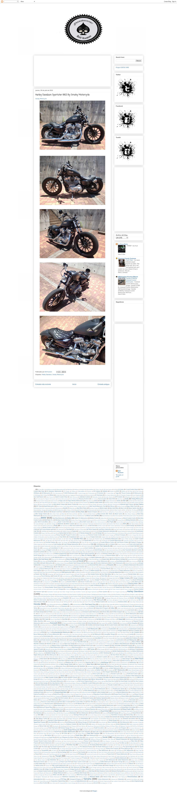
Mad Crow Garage (69, 643)
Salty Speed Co (39, 716)
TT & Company (64, 758)
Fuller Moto (104, 576)
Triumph (58, 756)
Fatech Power (138, 568)
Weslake (101, 773)
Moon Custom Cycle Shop (123, 656)
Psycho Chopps (101, 690)
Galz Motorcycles (74, 578)
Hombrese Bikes (122, 601)
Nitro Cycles (45, 673)
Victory (49, 767)
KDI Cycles (73, 623)
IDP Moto (111, 606)
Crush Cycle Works (134, 544)
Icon (106, 606)
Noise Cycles (96, 673)
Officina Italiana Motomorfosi (119, 677)
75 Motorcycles (91, 493)
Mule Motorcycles (115, 668)
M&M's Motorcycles (120, 641)
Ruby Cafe (46, 713)
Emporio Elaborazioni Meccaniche (133, 565)
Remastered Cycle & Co (67, 700)
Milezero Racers (71, 654)
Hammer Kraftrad (138, 589)
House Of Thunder (129, 604)
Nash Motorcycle (79, 670)
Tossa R (37, 754)
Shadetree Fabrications (101, 720)
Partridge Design (45, 687)
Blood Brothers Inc (106, 515)
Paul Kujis (84, 687)
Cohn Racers (96, 540)
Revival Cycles (49, 703)
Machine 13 (50, 643)
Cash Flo (55, 533)
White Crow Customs (70, 774)
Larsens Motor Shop (122, 634)
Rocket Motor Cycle (57, 709)
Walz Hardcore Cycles (103, 771)
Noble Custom (87, 673)
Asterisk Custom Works (96, 502)
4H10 (117, 491)
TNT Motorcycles (128, 750)
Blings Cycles (90, 515)
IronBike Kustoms (66, 611)
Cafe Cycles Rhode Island (46, 529)
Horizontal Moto (76, 604)
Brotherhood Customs (101, 523)
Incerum (91, 608)
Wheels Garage (39, 774)
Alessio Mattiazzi (73, 498)
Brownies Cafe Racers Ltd (114, 523)
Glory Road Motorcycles (50, 585)
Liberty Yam (71, 638)
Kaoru (96, 621)
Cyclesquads (98, 548)
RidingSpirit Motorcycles (124, 703)
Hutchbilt (76, 606)
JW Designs (107, 619)
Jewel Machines (74, 615)
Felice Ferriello (85, 570)
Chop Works (62, 537)
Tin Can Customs (79, 750)
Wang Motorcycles (128, 771)
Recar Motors (125, 696)
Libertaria (54, 638)
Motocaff (82, 662)
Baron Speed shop (134, 508)
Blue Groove (116, 515)
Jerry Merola (45, 615)
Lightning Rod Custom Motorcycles (84, 638)
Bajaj (140, 506)
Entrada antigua (103, 384)
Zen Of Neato (126, 781)
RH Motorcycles (88, 703)
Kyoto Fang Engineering (109, 632)
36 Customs (96, 491)
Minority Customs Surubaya (102, 654)
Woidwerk (98, 774)
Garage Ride (80, 580)
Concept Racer (139, 540)
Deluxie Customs (107, 553)
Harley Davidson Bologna (47, 594)
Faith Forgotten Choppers (85, 568)
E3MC (139, 561)
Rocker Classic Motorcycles (113, 707)
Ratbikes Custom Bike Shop (42, 696)
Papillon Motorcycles (134, 685)
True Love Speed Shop (47, 758)
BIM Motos (69, 513)
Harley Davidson (47, 374)
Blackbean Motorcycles (48, 515)
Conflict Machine (39, 542)
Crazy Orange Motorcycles (70, 544)
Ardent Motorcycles (138, 500)
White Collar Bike (58, 774)
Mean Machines (49, 651)
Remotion (76, 700)
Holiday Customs (100, 601)
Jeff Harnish (121, 613)
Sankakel (114, 716)
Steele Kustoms (129, 733)
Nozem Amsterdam (100, 675)
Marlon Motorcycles (103, 647)
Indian (112, 608)
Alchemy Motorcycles (62, 498)
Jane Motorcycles (70, 613)
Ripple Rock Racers (47, 705)
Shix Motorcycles (124, 722)
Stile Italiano (48, 735)
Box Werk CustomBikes (41, 522)
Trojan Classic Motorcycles (99, 756)
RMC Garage (90, 705)
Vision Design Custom (106, 769)
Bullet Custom (111, 525)
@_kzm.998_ (41, 489)
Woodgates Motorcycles (41, 776)
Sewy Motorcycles (80, 720)
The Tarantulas (53, 748)
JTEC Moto (45, 619)
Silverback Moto (101, 724)
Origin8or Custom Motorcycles (90, 683)
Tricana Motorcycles (121, 754)
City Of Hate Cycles (51, 538)
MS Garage (105, 668)
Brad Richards (74, 522)
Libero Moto (47, 638)
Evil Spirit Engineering (128, 567)
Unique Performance (93, 761)
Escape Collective (79, 567)
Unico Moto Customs (98, 760)
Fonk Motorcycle (78, 572)
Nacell (71, 670)
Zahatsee (95, 781)
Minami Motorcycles (89, 654)
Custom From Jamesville (102, 546)
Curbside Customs (44, 546)
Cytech (116, 548)
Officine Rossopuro (82, 679)
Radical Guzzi (57, 694)
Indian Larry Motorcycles (123, 608)
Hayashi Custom (75, 598)
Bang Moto (72, 508)
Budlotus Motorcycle (47, 525)
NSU (109, 675)
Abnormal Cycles (89, 495)
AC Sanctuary (99, 495)
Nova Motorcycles (77, 675)
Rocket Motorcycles (69, 709)
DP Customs (81, 559)
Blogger (94, 791)
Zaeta (90, 781)
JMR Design (137, 615)
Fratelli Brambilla (59, 574)
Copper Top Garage (62, 542)
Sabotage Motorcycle (79, 714)
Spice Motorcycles (69, 731)
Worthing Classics (82, 776)
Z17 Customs (71, 781)
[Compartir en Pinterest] (65, 372)
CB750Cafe (74, 533)
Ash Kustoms (84, 502)
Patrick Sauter (54, 687)
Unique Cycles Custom (79, 761)
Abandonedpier (79, 495)
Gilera (83, 583)
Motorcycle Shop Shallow (136, 664)
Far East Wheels (106, 568)
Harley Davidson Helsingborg (90, 594)
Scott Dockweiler (95, 718)
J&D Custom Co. (42, 613)
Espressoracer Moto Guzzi (105, 567)
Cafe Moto (69, 529)
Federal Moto (58, 570)
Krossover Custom (101, 630)
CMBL (44, 540)
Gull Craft (139, 587)
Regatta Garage (134, 698)
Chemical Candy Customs (127, 258)
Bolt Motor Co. (49, 520)
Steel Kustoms (120, 733)
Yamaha (87, 779)
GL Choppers (101, 583)
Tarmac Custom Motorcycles (92, 741)
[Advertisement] (72, 70)
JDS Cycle (113, 613)
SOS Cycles (45, 729)
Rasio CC (130, 694)
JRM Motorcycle (124, 617)
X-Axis (46, 779)
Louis (84, 640)
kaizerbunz (59, 621)
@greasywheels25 (61, 489)
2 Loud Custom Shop (131, 489)
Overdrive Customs (67, 685)
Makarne (107, 645)
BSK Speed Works (133, 523)
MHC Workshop (104, 653)
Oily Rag (131, 679)
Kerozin (49, 625)
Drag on (98, 559)
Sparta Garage (113, 729)
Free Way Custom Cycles (120, 574)
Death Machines (133, 551)
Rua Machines (38, 713)
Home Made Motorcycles (136, 601)
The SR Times (43, 748)
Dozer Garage (70, 559)
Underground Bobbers (85, 760)
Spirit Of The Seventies (111, 731)
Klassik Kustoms (120, 627)
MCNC (116, 649)
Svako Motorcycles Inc (118, 737)
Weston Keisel (130, 773)
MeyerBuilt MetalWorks (93, 653)
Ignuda (117, 606)
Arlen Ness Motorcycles (45, 502)
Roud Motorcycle (48, 711)
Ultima (68, 760)
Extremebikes (57, 568)
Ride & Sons (114, 703)
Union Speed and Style (52, 761)
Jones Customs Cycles (85, 617)
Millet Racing (79, 654)
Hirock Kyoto (51, 601)
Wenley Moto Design (81, 773)
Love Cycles (90, 640)
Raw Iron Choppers (55, 696)
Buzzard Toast (114, 527)
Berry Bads (81, 512)
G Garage (37, 578)
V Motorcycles (80, 763)
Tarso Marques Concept (108, 741)
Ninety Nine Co (135, 672)
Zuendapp (102, 783)
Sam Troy (61, 716)
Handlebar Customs (80, 591)
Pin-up (58, 688)
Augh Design (93, 504)
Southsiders (85, 729)
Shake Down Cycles (124, 720)
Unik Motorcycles (110, 760)
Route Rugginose (95, 711)
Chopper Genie (105, 537)
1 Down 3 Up (98, 489)
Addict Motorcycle (73, 497)
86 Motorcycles (137, 493)
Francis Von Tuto (40, 574)
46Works (105, 491)
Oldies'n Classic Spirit (99, 681)
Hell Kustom (120, 471)
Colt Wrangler (105, 540)
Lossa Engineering (74, 640)
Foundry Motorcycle (115, 572)
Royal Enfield (105, 711)
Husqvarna (64, 606)
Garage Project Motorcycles (66, 580)
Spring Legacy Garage (54, 733)
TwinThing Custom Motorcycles (136, 758)
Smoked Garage (65, 728)
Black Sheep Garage (130, 513)
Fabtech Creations (66, 568)
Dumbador (112, 561)
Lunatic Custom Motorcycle (65, 641)
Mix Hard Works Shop (117, 654)
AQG (124, 500)
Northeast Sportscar (54, 675)
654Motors (37, 493)
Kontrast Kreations (81, 628)
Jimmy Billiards (101, 615)
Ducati (80, 561)
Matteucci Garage (73, 649)
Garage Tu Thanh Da (101, 580)
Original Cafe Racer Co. (107, 683)
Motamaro (36, 658)
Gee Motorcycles (136, 581)
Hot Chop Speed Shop (88, 604)
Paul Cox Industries (65, 687)
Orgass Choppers (76, 683)
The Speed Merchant (129, 746)
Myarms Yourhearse (63, 670)
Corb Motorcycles (74, 542)
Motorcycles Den (50, 666)
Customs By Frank (67, 548)
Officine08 (115, 679)
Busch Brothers (76, 527)
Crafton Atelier (37, 544)
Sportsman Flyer (42, 733)
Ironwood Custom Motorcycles (90, 611)
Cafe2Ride (44, 531)
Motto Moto (43, 668)
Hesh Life (81, 600)
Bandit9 (65, 508)
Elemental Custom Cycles (82, 565)
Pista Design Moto (66, 688)
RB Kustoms (76, 696)
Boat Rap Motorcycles (59, 518)
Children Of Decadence (39, 537)
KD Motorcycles (65, 623)
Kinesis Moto (44, 627)
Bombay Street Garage (76, 520)
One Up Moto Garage (42, 683)
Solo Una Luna (37, 729)
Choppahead (72, 537)
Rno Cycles (98, 705)
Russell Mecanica (95, 713)
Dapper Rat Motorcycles (87, 550)
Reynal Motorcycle (69, 703)
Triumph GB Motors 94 (85, 756)
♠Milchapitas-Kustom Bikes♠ (128, 276)
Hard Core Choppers (115, 591)
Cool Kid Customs (50, 542)
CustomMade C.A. (55, 548)
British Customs (70, 523)
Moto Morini (61, 660)
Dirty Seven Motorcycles (45, 557)
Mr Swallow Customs (86, 668)
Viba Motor (132, 765)
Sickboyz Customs (71, 724)
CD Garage (98, 533)
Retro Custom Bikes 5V (78, 701)
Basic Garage (42, 510)
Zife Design (60, 783)
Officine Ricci (72, 679)
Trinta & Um (36, 756)
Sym (57, 739)
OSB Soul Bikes (129, 683)
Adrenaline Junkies (97, 497)
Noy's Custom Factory (88, 675)
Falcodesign (96, 568)
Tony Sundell (81, 752)
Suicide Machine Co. (122, 735)
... (34, 489)
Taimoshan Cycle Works (108, 739)
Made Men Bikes (136, 643)
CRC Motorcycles (85, 544)
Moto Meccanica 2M (51, 660)
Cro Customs (111, 544)
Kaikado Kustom (50, 621)
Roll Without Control (138, 709)
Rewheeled (59, 703)
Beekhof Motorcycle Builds (103, 510)
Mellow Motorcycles (137, 651)
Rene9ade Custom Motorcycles (114, 700)
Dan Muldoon (67, 550)
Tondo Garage (72, 752)
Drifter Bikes (43, 561)
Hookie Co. (66, 604)
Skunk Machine (82, 726)
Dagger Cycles (51, 550)
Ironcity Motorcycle (76, 611)
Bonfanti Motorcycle (88, 520)
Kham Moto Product (73, 625)
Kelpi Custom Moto (103, 623)
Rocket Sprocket (80, 709)
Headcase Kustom (123, 598)
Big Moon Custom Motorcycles (117, 511)
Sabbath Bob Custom (56, 714)
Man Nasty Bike (116, 645)
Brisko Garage (52, 523)
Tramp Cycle (110, 754)
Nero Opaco (41, 672)
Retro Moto (90, 701)
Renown (125, 700)
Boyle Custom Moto (63, 522)
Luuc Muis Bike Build (80, 641)
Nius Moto (60, 673)
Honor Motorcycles (51, 604)
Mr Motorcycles (76, 668)
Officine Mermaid (53, 679)
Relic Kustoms (43, 700)
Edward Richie (129, 563)
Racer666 (132, 692)
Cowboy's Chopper (136, 542)
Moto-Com (36, 662)
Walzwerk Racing (116, 771)
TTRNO (91, 758)
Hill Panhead (133, 600)
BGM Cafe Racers (104, 511)
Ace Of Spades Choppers (124, 495)
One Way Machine (55, 683)
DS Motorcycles (60, 561)
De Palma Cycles (113, 551)
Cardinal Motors (130, 531)
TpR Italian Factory (71, 754)
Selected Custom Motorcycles (56, 720)
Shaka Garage (113, 720)
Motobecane (53, 662)
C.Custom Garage (129, 527)
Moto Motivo (70, 660)
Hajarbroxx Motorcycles (93, 589)
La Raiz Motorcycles (76, 634)
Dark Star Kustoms (108, 550)
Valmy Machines (123, 763)
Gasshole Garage (96, 581)
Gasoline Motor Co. (72, 581)
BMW (43, 518)
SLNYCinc (134, 726)
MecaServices (69, 651)
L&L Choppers (135, 632)
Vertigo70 (118, 765)
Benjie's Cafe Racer (57, 511)
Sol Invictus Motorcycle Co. (135, 728)
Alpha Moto (112, 498)
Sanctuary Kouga (87, 716)
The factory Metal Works (96, 744)
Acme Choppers (136, 495)
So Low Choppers (121, 728)
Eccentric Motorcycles (102, 563)
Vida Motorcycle (75, 767)
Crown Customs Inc (122, 544)
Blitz (97, 515)
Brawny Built (128, 522)
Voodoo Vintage (68, 771)
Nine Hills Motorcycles (125, 672)
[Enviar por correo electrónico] (57, 372)
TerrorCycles (84, 743)
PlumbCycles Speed (118, 688)
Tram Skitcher (102, 754)
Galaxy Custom (64, 578)
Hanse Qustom (103, 591)
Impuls (68, 608)
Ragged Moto (78, 694)
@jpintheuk (70, 489)
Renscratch (132, 700)
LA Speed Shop (86, 634)
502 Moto (130, 491)
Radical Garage (47, 694)
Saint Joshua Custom (104, 714)
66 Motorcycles (46, 493)
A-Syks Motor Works (61, 495)
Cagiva (74, 531)
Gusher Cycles (52, 589)
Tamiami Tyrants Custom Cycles (43, 741)
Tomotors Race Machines (50, 752)
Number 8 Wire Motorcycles (133, 675)
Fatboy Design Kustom (118, 568)
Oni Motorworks (66, 683)
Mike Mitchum (62, 654)
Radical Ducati (38, 694)
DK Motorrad (56, 557)
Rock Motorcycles (75, 707)
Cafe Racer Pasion (118, 529)
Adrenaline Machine (108, 497)
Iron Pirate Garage (39, 611)
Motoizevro (124, 662)
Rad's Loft (139, 692)
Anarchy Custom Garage (42, 500)
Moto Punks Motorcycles (90, 660)
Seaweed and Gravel (129, 718)
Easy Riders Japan (88, 563)
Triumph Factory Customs (72, 756)
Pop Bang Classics (136, 688)
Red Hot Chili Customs (61, 698)
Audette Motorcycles (83, 504)
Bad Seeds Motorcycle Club (97, 506)
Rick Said (96, 703)
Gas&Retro (55, 581)
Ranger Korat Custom (120, 694)
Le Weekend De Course (59, 636)
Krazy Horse (67, 630)
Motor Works (100, 664)
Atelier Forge (126, 502)
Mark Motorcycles (85, 647)
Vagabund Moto (99, 763)
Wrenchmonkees (132, 776)
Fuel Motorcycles (76, 576)
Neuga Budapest (50, 672)
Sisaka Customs (133, 724)
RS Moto (140, 711)
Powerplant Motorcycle (60, 690)
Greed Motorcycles (68, 587)
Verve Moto (125, 765)
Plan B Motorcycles (100, 688)
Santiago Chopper (124, 716)
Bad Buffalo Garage (76, 506)
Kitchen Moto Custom (84, 627)
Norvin (69, 675)
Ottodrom (141, 683)
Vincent (124, 767)
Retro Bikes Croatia (64, 701)
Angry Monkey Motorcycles (75, 500)
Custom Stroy (124, 546)
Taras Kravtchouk (68, 741)
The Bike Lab (123, 743)
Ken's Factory (123, 623)
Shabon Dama (90, 720)
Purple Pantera (49, 692)
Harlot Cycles (128, 596)
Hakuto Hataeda (104, 589)
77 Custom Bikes (110, 493)
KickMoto (90, 625)
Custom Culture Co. (65, 546)
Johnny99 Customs (63, 617)
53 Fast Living (138, 491)
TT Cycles (84, 758)
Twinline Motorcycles (121, 758)
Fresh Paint (129, 260)
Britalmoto (60, 523)
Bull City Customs (75, 525)
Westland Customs (120, 773)
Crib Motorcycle (100, 544)
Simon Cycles (110, 724)
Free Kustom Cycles (93, 574)
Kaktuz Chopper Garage (70, 621)
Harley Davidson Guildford (75, 594)
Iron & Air (124, 610)
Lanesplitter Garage (109, 634)
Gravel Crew (127, 585)
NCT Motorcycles (120, 670)
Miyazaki (127, 654)
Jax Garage (106, 613)
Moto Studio (116, 660)
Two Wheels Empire (40, 760)
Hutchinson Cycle (84, 606)
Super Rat (52, 737)
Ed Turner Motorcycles (116, 563)
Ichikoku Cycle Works (96, 606)
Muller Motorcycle (127, 668)
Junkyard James (74, 619)
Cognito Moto (87, 540)
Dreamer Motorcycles (132, 559)
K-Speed (120, 619)
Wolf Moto (113, 774)
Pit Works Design (77, 688)
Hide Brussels (88, 600)
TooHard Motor (118, 752)
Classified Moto (78, 538)
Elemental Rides (94, 565)
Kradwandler (112, 628)
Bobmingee (118, 518)
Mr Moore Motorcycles (65, 668)
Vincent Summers (133, 767)
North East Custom (132, 673)
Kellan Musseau (92, 623)
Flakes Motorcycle (125, 570)
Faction (75, 568)
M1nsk (128, 641)
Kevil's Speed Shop (59, 625)
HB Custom (97, 598)
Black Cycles (118, 513)
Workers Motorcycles (55, 776)
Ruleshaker (73, 713)
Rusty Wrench (136, 713)
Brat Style (110, 522)
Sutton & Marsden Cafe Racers (93, 737)
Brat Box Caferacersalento (99, 522)
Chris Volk (129, 537)
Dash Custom (137, 550)
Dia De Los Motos (100, 555)
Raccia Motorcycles (122, 692)
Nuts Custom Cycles (52, 677)
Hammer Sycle (40, 591)
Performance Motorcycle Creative (124, 687)
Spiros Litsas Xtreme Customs (127, 731)
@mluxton (76, 489)
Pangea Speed (124, 685)
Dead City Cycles (123, 551)
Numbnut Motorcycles (39, 677)
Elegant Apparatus (69, 565)
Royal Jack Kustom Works (118, 711)
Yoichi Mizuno (134, 779)
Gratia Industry (118, 585)
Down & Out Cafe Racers (41, 559)
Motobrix (76, 662)
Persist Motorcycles (42, 688)
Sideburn (93, 724)
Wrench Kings (107, 776)
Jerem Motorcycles (131, 613)
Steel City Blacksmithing (108, 733)
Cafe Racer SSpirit (129, 529)
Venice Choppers (87, 765)
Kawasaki (53, 623)
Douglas (140, 557)
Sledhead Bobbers (105, 726)
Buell (55, 525)
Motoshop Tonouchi (113, 666)
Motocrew (88, 662)
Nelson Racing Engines (133, 670)
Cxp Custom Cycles (78, 548)
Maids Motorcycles (75, 645)
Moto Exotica (108, 658)
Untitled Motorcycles (105, 761)
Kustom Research (77, 632)
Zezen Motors (52, 783)
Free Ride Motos (106, 574)
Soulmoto (59, 729)
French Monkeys (45, 576)
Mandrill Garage (127, 645)
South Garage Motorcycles (72, 730)
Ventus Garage (109, 765)
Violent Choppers (95, 769)
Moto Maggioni (41, 660)
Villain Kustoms (105, 767)
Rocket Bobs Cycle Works (128, 707)
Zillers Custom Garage (70, 783)
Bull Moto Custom (101, 525)
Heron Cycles (73, 600)
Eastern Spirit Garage (75, 563)
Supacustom (44, 737)
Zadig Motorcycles (81, 781)
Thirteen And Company (112, 748)
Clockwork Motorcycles (111, 538)
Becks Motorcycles (90, 510)
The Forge (117, 744)
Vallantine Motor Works (112, 763)
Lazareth (138, 634)
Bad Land (85, 506)
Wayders (42, 773)
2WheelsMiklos (81, 491)
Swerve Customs (132, 737)
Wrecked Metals (95, 776)
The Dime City (70, 745)
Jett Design (65, 615)
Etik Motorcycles (117, 567)
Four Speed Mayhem (138, 572)
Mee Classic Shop (94, 651)
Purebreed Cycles (39, 692)
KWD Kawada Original (88, 632)
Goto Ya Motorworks (96, 585)
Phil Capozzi (52, 688)
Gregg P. (89, 587)
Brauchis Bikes (119, 522)
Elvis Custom (119, 565)
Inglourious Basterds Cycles (81, 610)
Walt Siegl (92, 771)
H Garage (60, 589)
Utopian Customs (67, 763)
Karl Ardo (102, 621)
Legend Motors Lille (109, 636)
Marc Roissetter (138, 645)
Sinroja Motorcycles (121, 724)
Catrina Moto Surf (64, 533)
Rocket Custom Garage (44, 709)
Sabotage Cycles (68, 714)
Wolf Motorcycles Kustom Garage (125, 774)
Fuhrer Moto (96, 576)
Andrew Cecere (53, 500)
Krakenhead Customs (135, 628)
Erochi (70, 567)
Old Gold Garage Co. (71, 681)
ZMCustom (79, 783)
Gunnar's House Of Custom (40, 589)
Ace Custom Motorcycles (110, 495)
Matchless (132, 647)
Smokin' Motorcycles (76, 728)
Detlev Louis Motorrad (74, 555)
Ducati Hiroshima (92, 561)
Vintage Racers (74, 769)
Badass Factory (121, 506)
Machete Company (39, 643)
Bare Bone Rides (81, 508)
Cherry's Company (120, 535)
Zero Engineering (136, 781)
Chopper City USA (83, 537)
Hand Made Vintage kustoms (67, 591)
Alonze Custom (102, 498)
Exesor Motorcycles (45, 568)
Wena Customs (69, 773)
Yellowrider (121, 779)
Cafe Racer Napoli (91, 529)
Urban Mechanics (139, 761)
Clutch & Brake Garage (127, 538)
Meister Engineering (118, 651)
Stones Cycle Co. (58, 735)
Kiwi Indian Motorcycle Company (98, 627)
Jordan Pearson (98, 617)
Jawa (99, 613)
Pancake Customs (113, 685)
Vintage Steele (85, 769)
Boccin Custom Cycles (129, 518)
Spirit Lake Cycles (97, 731)
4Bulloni (112, 491)
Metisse (75, 653)
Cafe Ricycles (138, 529)
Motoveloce (131, 666)
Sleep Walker (115, 726)
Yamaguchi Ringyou (75, 779)
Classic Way (68, 538)
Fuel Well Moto (87, 576)
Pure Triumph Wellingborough (134, 690)
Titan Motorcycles (103, 750)
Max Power (83, 649)
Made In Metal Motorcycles (122, 643)
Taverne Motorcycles (46, 743)
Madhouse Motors (38, 645)
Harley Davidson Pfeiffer (76, 596)
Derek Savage (38, 555)
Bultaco (139, 525)
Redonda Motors (114, 698)
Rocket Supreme (90, 709)
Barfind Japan (103, 508)
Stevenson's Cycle (38, 735)
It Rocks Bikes (106, 611)
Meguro (109, 651)
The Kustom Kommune (56, 746)
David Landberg (72, 551)
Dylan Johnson (132, 561)
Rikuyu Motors (135, 703)
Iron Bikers (139, 610)
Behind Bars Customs (116, 510)
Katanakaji (45, 623)
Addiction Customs (85, 497)
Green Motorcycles (80, 587)
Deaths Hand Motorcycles (46, 553)
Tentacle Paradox (65, 743)
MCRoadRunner (124, 649)
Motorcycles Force (61, 666)
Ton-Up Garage (62, 752)
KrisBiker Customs (76, 630)
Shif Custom (92, 722)
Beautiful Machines (79, 510)
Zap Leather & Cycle (116, 781)
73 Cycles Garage (81, 493)
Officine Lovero (43, 679)
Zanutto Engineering (104, 781)
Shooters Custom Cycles (39, 724)
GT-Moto (127, 587)
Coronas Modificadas (93, 542)
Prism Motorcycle (89, 690)
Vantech (48, 765)
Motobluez (68, 662)
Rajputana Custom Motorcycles (102, 694)
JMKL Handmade (119, 615)
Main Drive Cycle (88, 645)
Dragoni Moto (105, 559)
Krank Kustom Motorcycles (40, 630)
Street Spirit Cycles (68, 735)
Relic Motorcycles (54, 700)
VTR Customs (78, 771)
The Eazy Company (83, 744)
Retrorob (120, 701)
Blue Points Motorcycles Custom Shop (130, 515)
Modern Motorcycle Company (62, 656)
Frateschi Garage (70, 574)
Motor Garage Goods (67, 664)
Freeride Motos (132, 574)
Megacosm (102, 651)
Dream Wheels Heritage (118, 559)
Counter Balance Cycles (107, 542)
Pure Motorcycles (120, 690)
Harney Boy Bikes (137, 596)
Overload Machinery (79, 685)
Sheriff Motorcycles (70, 722)
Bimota (76, 513)
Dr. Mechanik (91, 559)
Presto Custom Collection (76, 690)
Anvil (100, 500)
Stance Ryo (72, 733)
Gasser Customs (85, 581)
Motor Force (56, 664)
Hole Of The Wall (89, 601)
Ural (131, 761)
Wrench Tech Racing (119, 776)
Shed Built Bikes (53, 722)
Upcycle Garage (118, 761)
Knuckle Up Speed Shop (54, 628)
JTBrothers (37, 619)
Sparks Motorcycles (103, 729)
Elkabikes (103, 565)
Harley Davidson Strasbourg (102, 596)
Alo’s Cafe (93, 498)
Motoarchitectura (44, 662)
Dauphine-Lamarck (39, 551)
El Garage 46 (51, 565)
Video (84, 767)
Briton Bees (79, 523)
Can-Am (95, 531)
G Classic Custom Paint (137, 576)
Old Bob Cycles (44, 681)
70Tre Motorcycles (57, 493)
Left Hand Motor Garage (97, 636)
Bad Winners (111, 506)
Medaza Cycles (84, 651)
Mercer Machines (40, 653)
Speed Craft (135, 729)
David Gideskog (62, 551)
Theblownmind (90, 748)
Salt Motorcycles (139, 714)
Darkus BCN (118, 550)
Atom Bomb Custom (59, 504)
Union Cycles (134, 760)
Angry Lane (62, 500)
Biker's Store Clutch (54, 513)
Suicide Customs (111, 735)
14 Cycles (120, 489)
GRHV (100, 587)
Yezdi (127, 779)
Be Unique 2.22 (69, 510)
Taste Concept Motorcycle (123, 741)
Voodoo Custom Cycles (44, 771)
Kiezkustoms (134, 625)
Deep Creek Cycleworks (87, 553)
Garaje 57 (117, 580)
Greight (95, 587)
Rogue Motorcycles (115, 709)
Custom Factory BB (88, 546)
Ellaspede (110, 565)
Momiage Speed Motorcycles (88, 656)
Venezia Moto (78, 765)
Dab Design (42, 550)
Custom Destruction (77, 546)
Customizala (45, 548)
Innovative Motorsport (105, 610)
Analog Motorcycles (137, 499)
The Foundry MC (126, 744)
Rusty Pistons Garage (125, 713)
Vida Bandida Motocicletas (60, 767)
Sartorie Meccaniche (137, 716)
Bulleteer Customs (120, 525)
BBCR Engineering (59, 510)
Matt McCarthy (62, 649)
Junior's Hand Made (55, 619)
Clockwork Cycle (99, 538)
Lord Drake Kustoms (45, 640)
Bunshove (60, 527)
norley (123, 673)
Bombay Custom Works (62, 520)
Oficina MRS (123, 679)
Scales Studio (62, 718)
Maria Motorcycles (56, 647)
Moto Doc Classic (83, 658)
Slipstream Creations (125, 726)
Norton (63, 675)
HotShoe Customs (119, 604)
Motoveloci (139, 666)
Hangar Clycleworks (92, 591)
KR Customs (104, 628)
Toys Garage (62, 754)
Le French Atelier (46, 636)
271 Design (66, 491)
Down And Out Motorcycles (58, 559)
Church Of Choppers (39, 538)
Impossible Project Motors (58, 608)
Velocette (70, 765)
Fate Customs (129, 568)
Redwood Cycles (124, 698)
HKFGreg (66, 601)
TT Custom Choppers (75, 758)
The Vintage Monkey (64, 748)
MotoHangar (104, 662)
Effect (135, 563)
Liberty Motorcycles (62, 638)
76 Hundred (100, 493)
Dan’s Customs (75, 550)
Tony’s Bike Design (92, 752)
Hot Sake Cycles (109, 604)
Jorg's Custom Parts (108, 617)
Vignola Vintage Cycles (94, 767)
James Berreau (60, 613)
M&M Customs (110, 641)
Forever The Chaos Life (102, 572)
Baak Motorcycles (49, 506)
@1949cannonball (50, 489)
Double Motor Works (131, 557)
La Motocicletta (65, 634)
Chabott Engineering (137, 533)
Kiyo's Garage (111, 627)
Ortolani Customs (119, 683)
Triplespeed (44, 756)
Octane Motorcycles (91, 677)
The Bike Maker (132, 743)
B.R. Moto (39, 506)
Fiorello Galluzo (105, 570)
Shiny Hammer (102, 722)
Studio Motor (79, 735)
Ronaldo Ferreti (39, 711)
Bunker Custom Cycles (49, 527)
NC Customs (110, 670)
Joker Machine (73, 617)
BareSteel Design (93, 508)
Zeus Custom (43, 783)
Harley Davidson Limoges (119, 594)
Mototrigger (124, 666)
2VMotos (74, 491)
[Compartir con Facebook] (63, 372)
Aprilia (118, 500)
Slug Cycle (43, 728)
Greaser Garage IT (38, 587)
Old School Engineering (84, 681)
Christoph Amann (138, 537)
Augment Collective (103, 504)
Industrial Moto (47, 610)
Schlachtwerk (84, 718)
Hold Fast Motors (78, 601)
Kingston (72, 627)
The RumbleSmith (116, 746)
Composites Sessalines (128, 540)
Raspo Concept (139, 694)
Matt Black (54, 649)
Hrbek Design (42, 606)
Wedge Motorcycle (58, 773)
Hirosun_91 (58, 601)
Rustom (104, 713)
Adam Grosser (49, 497)
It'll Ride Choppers (117, 611)
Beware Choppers (92, 511)
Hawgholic (66, 598)
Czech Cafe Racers (124, 548)
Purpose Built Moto (60, 692)
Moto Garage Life (127, 658)
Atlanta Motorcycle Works (45, 504)
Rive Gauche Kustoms (69, 705)
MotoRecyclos (73, 666)
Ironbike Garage (56, 611)
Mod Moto (40, 656)
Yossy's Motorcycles (44, 781)
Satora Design (53, 718)
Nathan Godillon (90, 670)
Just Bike (82, 619)
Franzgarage (50, 574)
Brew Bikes (135, 522)
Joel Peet (46, 617)
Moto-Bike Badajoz (137, 660)
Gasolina (63, 581)
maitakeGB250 (99, 645)
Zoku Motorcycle (88, 783)
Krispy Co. (85, 630)
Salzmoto (47, 716)
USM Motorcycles (57, 763)
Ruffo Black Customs (63, 713)
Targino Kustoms (78, 741)
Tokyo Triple (139, 750)
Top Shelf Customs (128, 752)
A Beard (51, 495)
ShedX (61, 722)
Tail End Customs (83, 739)
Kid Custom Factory (112, 625)
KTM (42, 632)
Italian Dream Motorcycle (130, 611)
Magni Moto (47, 645)
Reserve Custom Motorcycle (49, 701)
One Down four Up (111, 681)
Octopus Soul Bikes (103, 677)
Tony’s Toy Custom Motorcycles (106, 752)
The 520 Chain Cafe (112, 743)
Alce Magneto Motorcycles (49, 498)
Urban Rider (48, 763)
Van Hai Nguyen (139, 763)
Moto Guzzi (139, 658)
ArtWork (77, 502)
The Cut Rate (42, 744)
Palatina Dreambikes (101, 685)
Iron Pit (48, 611)
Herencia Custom (54, 600)
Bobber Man (103, 518)
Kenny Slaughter (132, 623)
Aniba (95, 500)
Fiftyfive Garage (94, 570)
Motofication (96, 662)
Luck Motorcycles (131, 640)
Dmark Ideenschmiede (67, 557)
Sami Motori (78, 716)
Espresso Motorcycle (92, 567)
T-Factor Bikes (63, 739)
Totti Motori (44, 754)
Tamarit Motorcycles (135, 739)
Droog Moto (51, 561)
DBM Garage (91, 551)
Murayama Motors (137, 668)
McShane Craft (134, 649)
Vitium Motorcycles (117, 769)
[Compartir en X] (61, 372)
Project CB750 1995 (122, 67)
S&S (39, 715)
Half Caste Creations (115, 589)
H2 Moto (67, 589)
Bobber (69, 518)
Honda (37, 604)
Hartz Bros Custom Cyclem (54, 598)
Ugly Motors (62, 760)
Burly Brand (68, 527)
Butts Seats (106, 527)
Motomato (48, 664)
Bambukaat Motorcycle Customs (41, 508)
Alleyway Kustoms (84, 498)
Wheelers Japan (139, 773)
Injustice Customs (94, 610)
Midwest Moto (124, 653)
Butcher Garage (86, 527)
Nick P (90, 672)
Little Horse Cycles (119, 638)
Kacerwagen (139, 619)
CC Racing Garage (83, 533)
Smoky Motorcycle (41, 98)
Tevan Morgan (94, 743)
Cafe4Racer (51, 531)
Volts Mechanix (127, 769)
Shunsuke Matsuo (59, 724)
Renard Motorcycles (85, 700)
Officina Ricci (132, 677)
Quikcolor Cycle (111, 692)
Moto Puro (100, 660)
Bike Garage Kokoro (41, 513)
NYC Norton (64, 677)
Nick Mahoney (76, 672)
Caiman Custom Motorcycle (84, 531)
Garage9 (111, 580)
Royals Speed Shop (131, 711)
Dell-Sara (99, 553)
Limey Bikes (97, 638)
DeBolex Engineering (60, 553)
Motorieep (103, 666)
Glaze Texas (123, 583)
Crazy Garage (57, 544)
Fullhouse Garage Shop (115, 576)
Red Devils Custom (48, 698)
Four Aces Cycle (127, 572)
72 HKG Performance (69, 493)
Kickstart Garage (99, 625)
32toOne (89, 491)
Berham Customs (70, 511)
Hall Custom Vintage (127, 589)
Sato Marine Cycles (41, 718)
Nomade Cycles (115, 673)
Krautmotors (59, 630)
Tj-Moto (112, 750)
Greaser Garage (138, 585)
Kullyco (48, 632)
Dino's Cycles (132, 555)
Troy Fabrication (131, 756)
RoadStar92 (119, 705)
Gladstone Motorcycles (113, 583)
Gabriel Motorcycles (53, 578)
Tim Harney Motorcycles (65, 750)
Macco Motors (136, 642)
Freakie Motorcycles (81, 574)
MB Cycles (91, 649)
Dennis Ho (126, 553)
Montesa (112, 656)
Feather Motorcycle (48, 570)
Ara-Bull (130, 500)
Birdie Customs (83, 513)
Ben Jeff (126, 510)
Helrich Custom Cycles (40, 600)
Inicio (74, 384)
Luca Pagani (111, 640)
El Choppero (43, 565)
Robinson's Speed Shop (46, 707)
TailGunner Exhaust (95, 739)
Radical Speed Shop (68, 694)
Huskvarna (56, 606)
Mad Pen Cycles (94, 643)
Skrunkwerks (55, 726)
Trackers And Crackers (91, 754)
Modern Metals (48, 656)
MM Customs (134, 654)
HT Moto (49, 606)
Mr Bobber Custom (53, 668)
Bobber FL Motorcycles (80, 518)
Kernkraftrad (43, 625)
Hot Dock (101, 604)
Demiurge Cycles (119, 553)
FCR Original (37, 570)
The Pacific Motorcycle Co (102, 746)
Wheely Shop (48, 774)
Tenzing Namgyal (75, 743)
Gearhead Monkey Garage (123, 581)
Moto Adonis (43, 658)
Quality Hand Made (86, 692)
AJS (142, 497)
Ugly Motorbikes (51, 760)
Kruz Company (135, 630)
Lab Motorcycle (96, 634)
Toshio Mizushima (139, 752)
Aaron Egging (71, 495)
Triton (50, 756)
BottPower (140, 520)
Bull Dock (92, 525)
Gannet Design (95, 578)
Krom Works (92, 630)
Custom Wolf (133, 546)
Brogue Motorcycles (89, 523)
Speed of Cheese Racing (46, 731)
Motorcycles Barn (38, 666)
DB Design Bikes (82, 551)
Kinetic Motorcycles (53, 627)
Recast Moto (135, 696)
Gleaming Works (133, 583)
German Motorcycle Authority (63, 583)
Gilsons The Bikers (91, 583)
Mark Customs (67, 647)
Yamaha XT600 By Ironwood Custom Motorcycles (131, 280)
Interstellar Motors (116, 610)
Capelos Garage (121, 531)
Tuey (96, 758)
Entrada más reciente (43, 384)
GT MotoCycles (118, 587)
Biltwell (63, 513)
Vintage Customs (49, 769)
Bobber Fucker (94, 518)
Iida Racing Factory (126, 606)
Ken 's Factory (113, 623)
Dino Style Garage (123, 555)
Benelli (47, 511)
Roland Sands (127, 709)
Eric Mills (58, 567)
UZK (74, 763)
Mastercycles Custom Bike (121, 647)
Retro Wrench (106, 701)
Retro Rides (98, 701)
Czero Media (134, 548)
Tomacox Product (38, 752)
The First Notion (109, 744)
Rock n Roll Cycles (85, 707)
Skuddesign (63, 726)
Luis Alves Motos (46, 641)
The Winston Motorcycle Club (78, 748)
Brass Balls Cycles (85, 522)
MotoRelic (82, 666)
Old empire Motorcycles (56, 681)
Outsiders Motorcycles (41, 685)
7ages (117, 493)
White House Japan (82, 774)
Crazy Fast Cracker (46, 544)
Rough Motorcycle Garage (71, 711)
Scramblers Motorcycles (106, 718)
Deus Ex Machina (87, 555)
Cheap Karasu (82, 535)
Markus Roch (94, 647)
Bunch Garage (37, 527)
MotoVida (36, 668)
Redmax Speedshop (102, 698)
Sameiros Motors (69, 716)
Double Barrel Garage (119, 557)
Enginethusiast (39, 567)
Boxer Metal (53, 522)
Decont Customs (74, 553)
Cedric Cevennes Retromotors (111, 533)
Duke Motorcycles (102, 561)
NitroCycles (53, 673)
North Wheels (44, 675)
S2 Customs (46, 714)
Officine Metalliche (63, 679)
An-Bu (126, 499)
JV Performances (90, 619)
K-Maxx (113, 619)
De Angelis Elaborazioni (101, 551)
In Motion (84, 608)
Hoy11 (35, 606)
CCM (92, 533)
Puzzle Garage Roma (75, 692)
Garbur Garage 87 (126, 580)
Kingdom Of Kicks (64, 627)
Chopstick (122, 537)
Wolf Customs (105, 774)
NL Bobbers (67, 673)
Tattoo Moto (134, 741)
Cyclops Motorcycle (108, 548)
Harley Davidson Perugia (62, 596)
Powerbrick (49, 690)
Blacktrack (82, 515)
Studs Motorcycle (91, 735)
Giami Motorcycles (76, 583)
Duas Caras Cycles (70, 561)
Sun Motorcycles (132, 735)
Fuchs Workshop (66, 576)
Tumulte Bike (102, 758)
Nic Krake (69, 672)
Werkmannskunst (93, 773)
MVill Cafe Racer (53, 670)
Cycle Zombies (89, 548)
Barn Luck (124, 508)
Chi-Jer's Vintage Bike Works (135, 535)
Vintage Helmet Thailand (62, 769)
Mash (111, 647)
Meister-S (128, 651)
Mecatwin (76, 651)
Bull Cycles (85, 525)
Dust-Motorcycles (121, 561)
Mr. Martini (96, 668)
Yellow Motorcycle (103, 779)
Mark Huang (75, 647)
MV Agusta (43, 670)
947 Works (44, 495)
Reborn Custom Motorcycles (113, 696)
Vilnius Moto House (116, 767)
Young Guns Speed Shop (58, 781)
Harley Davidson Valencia (117, 596)
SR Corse (64, 733)
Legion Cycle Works (120, 636)
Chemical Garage (109, 535)
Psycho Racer (110, 690)
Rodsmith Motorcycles (102, 709)
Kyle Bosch (98, 632)
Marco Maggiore (37, 647)
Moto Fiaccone (117, 658)
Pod (128, 688)
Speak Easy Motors (124, 729)
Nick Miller (84, 672)
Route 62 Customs (84, 711)
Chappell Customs (71, 535)
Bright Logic (44, 523)
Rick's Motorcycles (104, 703)
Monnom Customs (102, 656)
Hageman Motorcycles (78, 589)
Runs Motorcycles (83, 713)
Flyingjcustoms (56, 572)
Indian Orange (134, 608)
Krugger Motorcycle (123, 630)
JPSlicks (117, 617)
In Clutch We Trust (75, 608)
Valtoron (131, 763)
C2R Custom (139, 527)
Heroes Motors (64, 600)
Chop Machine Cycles (52, 537)
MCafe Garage (101, 649)
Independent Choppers (101, 608)
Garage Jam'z (44, 580)
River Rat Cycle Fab (81, 705)
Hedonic (132, 598)
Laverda (131, 634)
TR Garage (81, 754)
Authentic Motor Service (126, 504)
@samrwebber (90, 489)
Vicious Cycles (42, 767)
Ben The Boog (133, 510)
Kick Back (82, 625)
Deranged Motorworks (136, 553)
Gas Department (46, 581)
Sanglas (107, 716)
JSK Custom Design (135, 617)
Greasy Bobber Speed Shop (53, 587)
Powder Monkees (39, 690)
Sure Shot (79, 737)
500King (124, 491)
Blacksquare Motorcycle (60, 515)
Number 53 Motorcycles (118, 675)
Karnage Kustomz (111, 621)
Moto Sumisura (126, 660)
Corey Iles (84, 542)
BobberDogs (111, 518)
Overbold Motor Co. (55, 685)
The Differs (62, 744)
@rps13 (83, 489)
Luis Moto (54, 641)
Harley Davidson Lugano (132, 594)
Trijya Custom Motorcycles (136, 754)
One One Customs (138, 681)
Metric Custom (82, 653)
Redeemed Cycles (88, 698)
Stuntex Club (101, 735)
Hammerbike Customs (52, 591)
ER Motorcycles (49, 567)
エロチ (108, 783)
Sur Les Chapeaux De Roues (65, 737)
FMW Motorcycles (66, 572)
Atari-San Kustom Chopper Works (113, 502)
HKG (71, 601)
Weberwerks (49, 773)
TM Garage (119, 750)
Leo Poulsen (137, 636)
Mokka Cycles (75, 656)
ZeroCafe (36, 783)
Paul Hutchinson (76, 687)
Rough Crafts (58, 711)
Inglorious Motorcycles (66, 610)
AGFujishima (128, 497)
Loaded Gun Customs (131, 638)
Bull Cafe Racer (64, 525)
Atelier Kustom (134, 502)
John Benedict (53, 617)
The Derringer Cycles (52, 744)
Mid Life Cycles (115, 653)
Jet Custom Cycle (55, 615)
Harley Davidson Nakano (49, 596)
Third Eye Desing (100, 748)
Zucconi (96, 783)
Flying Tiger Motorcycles (45, 572)
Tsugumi (57, 758)
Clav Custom (89, 538)
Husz (71, 606)
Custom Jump (116, 546)
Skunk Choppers (72, 726)
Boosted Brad (120, 520)
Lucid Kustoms (120, 640)
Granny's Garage (108, 585)
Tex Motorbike (102, 743)
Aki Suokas (38, 498)
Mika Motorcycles (51, 654)
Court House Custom (122, 542)
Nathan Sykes (100, 670)
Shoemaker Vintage (137, 722)
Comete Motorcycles (115, 540)
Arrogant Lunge (56, 502)
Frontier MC (56, 576)
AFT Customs (119, 497)
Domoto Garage (108, 557)
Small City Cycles (53, 728)
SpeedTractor (58, 731)
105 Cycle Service (107, 489)
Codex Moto (65, 540)
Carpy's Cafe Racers (46, 533)
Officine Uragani (107, 679)
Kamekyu (91, 621)
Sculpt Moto (117, 718)
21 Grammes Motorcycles (54, 491)
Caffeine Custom (66, 531)
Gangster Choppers (85, 578)
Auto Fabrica (139, 504)
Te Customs (57, 743)
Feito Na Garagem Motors (72, 570)
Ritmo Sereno (58, 705)
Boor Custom (111, 520)
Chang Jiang (59, 535)
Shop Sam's (50, 724)
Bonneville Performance (100, 520)
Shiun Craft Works (113, 722)
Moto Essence (100, 658)
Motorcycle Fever (111, 664)
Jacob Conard (51, 613)
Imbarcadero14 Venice (45, 608)
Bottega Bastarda (131, 520)
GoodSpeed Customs (83, 585)
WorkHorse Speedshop (69, 776)
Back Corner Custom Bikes (63, 506)
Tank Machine (58, 741)
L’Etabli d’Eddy (125, 632)
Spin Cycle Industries (84, 731)
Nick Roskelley (97, 672)
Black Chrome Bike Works (104, 513)
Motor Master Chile (80, 664)
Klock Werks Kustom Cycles (132, 627)
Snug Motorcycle (110, 728)
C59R (35, 529)
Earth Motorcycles (47, 563)
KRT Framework (112, 630)
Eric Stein (65, 567)
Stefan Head (138, 733)
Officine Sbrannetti (96, 679)
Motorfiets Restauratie (93, 666)
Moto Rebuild (108, 660)
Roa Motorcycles (108, 705)
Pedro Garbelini (111, 687)
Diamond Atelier (110, 555)
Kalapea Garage (82, 621)
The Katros (45, 746)
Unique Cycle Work (65, 761)
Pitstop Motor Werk (88, 688)
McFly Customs (109, 649)
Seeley (44, 720)
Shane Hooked (134, 720)
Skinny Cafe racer (44, 726)
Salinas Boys (129, 714)
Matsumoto (48, 649)
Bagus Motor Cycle (132, 506)
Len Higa (129, 636)
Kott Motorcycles (93, 629)
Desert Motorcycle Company (51, 555)
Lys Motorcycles (92, 641)
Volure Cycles (136, 769)
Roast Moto (127, 705)
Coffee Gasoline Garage (76, 540)
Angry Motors (89, 500)
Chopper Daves (94, 537)
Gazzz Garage (106, 581)
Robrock (67, 707)
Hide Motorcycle (98, 600)
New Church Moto (60, 672)
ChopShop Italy (114, 537)
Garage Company (124, 578)
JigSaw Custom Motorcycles (88, 615)
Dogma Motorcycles (96, 557)
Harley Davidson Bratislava (61, 594)
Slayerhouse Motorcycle (93, 726)
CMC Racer (50, 540)
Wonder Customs (139, 774)
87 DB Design (37, 495)
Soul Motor (52, 729)
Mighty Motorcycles (39, 654)
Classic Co (60, 538)
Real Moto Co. (86, 696)
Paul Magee (92, 687)
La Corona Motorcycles (53, 634)
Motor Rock (90, 664)
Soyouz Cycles (93, 729)
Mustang (36, 670)
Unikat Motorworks (123, 760)
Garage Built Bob (113, 578)
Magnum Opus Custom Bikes (60, 645)
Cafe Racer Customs (79, 529)
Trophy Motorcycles (121, 756)
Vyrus (86, 771)
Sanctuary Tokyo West (98, 716)
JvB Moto (98, 619)
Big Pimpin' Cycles (131, 511)
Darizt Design (98, 550)
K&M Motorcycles (130, 619)
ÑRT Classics (74, 677)
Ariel (36, 502)
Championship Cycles (49, 535)
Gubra (133, 587)
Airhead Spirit (136, 497)
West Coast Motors (109, 773)
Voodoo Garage (57, 771)
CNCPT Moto (58, 540)
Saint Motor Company (117, 714)
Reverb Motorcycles (129, 701)
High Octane (110, 600)
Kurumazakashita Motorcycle (61, 632)
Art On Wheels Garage (67, 502)
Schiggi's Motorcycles (73, 718)
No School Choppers (77, 673)
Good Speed (73, 585)
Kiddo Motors (124, 625)
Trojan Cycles (111, 756)
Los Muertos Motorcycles (60, 640)
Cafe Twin (36, 531)
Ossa (136, 683)
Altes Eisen (120, 498)
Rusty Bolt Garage (113, 713)
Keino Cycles (81, 623)
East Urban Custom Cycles (60, 563)
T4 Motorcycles (72, 739)
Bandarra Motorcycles (56, 508)
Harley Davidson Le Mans (105, 594)
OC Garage (82, 677)
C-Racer (121, 527)
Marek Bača (46, 647)
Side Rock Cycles (84, 724)
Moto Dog (92, 658)
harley (123, 591)
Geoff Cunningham (49, 583)
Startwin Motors (81, 733)
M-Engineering (101, 641)
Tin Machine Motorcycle (90, 750)
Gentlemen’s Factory (38, 583)
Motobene (60, 662)
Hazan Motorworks (86, 598)
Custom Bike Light (54, 546)
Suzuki (105, 737)
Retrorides (113, 701)
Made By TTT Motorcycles (106, 643)
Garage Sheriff (89, 580)
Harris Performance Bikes (40, 598)
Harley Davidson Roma (88, 596)
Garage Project (53, 580)
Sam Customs (54, 716)
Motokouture (132, 662)
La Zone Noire (123, 244)
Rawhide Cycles (66, 696)
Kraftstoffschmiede (122, 628)
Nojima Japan (106, 673)
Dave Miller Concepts (52, 551)
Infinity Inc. (55, 610)
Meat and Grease (60, 651)
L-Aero (118, 632)
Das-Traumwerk (127, 550)
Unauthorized (75, 760)
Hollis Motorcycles (111, 601)
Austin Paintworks (113, 504)
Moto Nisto (79, 660)
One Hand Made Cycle (124, 681)
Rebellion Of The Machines (97, 696)
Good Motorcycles (63, 585)
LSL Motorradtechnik (101, 640)
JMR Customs (129, 615)
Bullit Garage (130, 525)
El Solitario (59, 565)
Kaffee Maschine (38, 621)
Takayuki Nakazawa (121, 739)
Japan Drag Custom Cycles (82, 613)
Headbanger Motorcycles (111, 598)
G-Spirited (44, 578)
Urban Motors (39, 763)
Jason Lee (93, 613)
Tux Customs (110, 758)
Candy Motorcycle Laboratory (107, 531)
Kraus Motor (51, 630)
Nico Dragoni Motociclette (110, 672)
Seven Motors (71, 720)
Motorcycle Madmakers (122, 664)
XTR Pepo (63, 779)
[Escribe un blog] (59, 372)
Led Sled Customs (71, 636)
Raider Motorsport (87, 694)
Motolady (42, 664)
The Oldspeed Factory (86, 746)
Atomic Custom (72, 504)
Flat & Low (135, 570)
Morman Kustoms (137, 656)
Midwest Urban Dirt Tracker (135, 653)
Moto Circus (63, 658)
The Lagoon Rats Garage (71, 746)
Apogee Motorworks (110, 500)
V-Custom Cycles (89, 763)
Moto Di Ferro (72, 658)
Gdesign (113, 581)
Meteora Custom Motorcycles (65, 653)
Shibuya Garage (82, 722)
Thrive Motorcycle (126, 748)
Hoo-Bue (59, 604)
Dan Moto (60, 550)
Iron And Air (131, 610)
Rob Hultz (134, 705)
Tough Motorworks (53, 754)
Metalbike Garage (51, 653)
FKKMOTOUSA (114, 570)
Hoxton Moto (139, 604)
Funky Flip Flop (126, 576)
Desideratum (63, 555)
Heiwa (139, 598)
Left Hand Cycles (84, 636)
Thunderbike (44, 750)
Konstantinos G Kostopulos (68, 628)
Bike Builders (140, 511)
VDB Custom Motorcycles (59, 765)
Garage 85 (104, 578)
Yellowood (113, 779)
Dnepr (87, 557)
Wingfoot (92, 774)
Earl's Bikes (37, 563)
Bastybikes (50, 510)
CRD (92, 544)
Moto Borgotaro (54, 658)
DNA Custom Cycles (79, 557)
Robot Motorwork (59, 707)
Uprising (127, 761)
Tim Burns (54, 750)
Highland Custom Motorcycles (121, 600)
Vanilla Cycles (39, 765)
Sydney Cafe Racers (49, 739)
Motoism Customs (116, 662)
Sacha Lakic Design (92, 714)
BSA (124, 523)
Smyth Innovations (99, 728)
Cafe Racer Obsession (104, 529)
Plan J (109, 688)
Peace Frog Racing (101, 687)
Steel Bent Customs (93, 733)
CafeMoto (58, 531)
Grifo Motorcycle (108, 587)
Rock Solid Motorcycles (98, 707)
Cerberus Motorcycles (125, 533)
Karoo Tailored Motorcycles (124, 621)
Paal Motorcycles (90, 685)
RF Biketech (78, 703)
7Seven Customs (126, 493)
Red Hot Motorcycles (76, 698)
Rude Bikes (53, 713)
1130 (115, 489)
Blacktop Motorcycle (73, 515)
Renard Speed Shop (98, 700)
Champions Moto (38, 535)
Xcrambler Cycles (54, 779)
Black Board (92, 513)
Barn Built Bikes (114, 508)
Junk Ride (65, 619)
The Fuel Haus (135, 744)
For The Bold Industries (89, 572)
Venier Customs (98, 765)
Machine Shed (58, 643)
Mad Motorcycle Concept (83, 643)
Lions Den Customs (108, 638)
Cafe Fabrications (60, 529)
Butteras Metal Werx (96, 527)
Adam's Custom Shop (61, 497)
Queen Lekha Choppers (99, 692)
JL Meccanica (110, 615)
